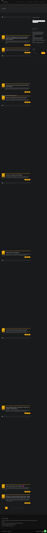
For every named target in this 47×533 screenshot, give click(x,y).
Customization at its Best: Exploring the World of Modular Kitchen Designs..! (17, 85)
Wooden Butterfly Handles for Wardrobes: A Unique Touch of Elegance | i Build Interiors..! (17, 408)
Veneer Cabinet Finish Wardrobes (12, 252)
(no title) (34, 36)
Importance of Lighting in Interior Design (14, 175)
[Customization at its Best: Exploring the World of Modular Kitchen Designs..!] (16, 69)
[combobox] (35, 22)
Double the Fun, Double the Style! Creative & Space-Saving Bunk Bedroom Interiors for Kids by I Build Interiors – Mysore (18, 496)
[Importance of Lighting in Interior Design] (16, 139)
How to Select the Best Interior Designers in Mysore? (16, 330)
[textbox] (35, 22)
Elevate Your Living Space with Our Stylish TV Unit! (16, 97)
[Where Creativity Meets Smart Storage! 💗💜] (16, 450)
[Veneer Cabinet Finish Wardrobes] (16, 216)
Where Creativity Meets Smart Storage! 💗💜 (15, 486)
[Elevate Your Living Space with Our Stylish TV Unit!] (9, 95)
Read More (27, 45)
